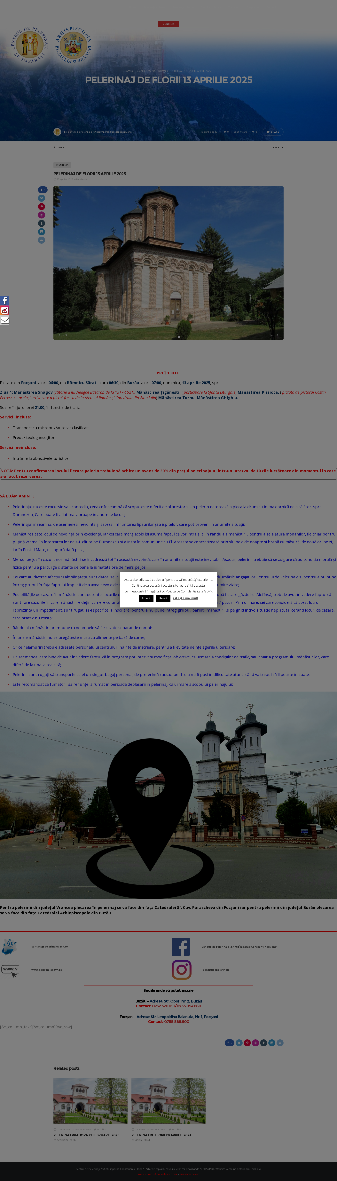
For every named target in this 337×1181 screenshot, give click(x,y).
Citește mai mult (185, 598)
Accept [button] (146, 598)
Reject (163, 598)
